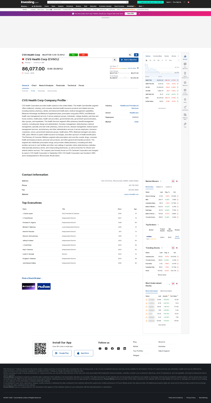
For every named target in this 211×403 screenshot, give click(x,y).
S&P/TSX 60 (150, 84)
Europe (95, 9)
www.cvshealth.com (131, 194)
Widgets (136, 355)
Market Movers (152, 181)
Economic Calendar (105, 6)
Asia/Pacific (111, 9)
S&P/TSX (149, 80)
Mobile (135, 346)
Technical (71, 85)
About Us (161, 342)
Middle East (102, 9)
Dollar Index (149, 101)
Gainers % (159, 187)
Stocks (25, 9)
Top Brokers (151, 225)
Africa (118, 9)
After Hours (40, 9)
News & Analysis (46, 85)
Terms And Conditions (175, 397)
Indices (148, 56)
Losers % (169, 187)
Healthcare (134, 113)
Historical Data (52, 91)
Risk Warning (203, 397)
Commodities (157, 56)
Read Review (177, 237)
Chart (34, 85)
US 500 (148, 91)
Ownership (41, 91)
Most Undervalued (152, 291)
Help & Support (164, 351)
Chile (136, 122)
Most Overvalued (166, 291)
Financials (60, 85)
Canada (33, 9)
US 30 (148, 87)
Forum (81, 85)
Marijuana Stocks (78, 9)
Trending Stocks (153, 248)
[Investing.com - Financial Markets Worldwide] (29, 2)
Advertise (161, 346)
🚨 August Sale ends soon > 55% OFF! (150, 2)
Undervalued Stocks (143, 9)
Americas (88, 9)
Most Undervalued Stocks (153, 284)
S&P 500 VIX (150, 94)
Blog (134, 342)
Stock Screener (119, 6)
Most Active (149, 187)
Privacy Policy (191, 397)
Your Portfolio (138, 351)
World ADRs (57, 9)
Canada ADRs (67, 9)
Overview (25, 91)
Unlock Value (132, 68)
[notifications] (184, 2)
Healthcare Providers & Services (129, 107)
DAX (147, 98)
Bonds (167, 56)
